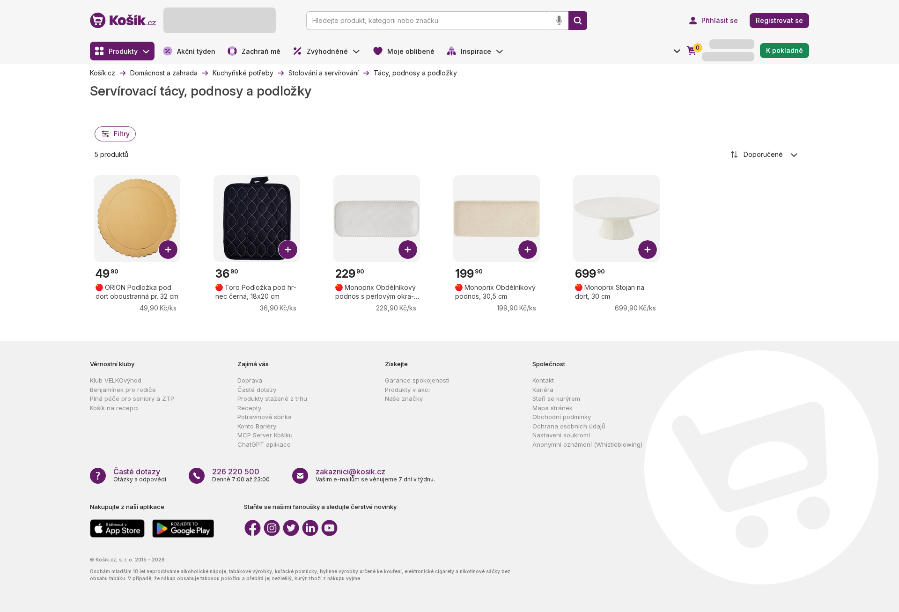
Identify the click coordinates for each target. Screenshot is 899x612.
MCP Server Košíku (265, 435)
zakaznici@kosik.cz (350, 471)
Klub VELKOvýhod (115, 380)
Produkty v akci (407, 389)
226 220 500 (235, 471)
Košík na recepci (114, 408)
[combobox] (764, 154)
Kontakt (543, 380)
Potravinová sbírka (264, 416)
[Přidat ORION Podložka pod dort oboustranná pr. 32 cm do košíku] (168, 249)
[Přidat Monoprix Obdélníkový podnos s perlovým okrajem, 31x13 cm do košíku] (407, 249)
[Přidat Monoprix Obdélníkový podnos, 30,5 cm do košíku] (527, 249)
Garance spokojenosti (417, 380)
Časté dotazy (256, 389)
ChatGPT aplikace (264, 444)
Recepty (249, 408)
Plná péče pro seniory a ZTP (132, 398)
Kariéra (542, 389)
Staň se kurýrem (556, 398)
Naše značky (404, 398)
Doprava (249, 380)
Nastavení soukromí (561, 435)
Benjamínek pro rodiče (123, 389)
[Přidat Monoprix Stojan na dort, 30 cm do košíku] (647, 249)
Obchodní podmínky (561, 416)
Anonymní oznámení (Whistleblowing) (587, 444)
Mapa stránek (552, 408)
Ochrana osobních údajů (568, 426)
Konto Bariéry (256, 426)
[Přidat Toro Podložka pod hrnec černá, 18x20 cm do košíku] (288, 249)
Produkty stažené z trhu (272, 398)
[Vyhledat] (577, 20)
